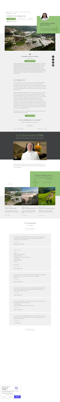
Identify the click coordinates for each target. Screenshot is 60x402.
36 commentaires (8, 13)
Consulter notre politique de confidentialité (7, 393)
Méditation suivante (40, 128)
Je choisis (10, 396)
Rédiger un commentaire (12, 21)
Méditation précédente (20, 128)
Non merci (4, 396)
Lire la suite (8, 215)
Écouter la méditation (30, 115)
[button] (11, 184)
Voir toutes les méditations (47, 182)
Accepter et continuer (17, 397)
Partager (30, 125)
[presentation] (8, 184)
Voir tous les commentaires (30, 329)
